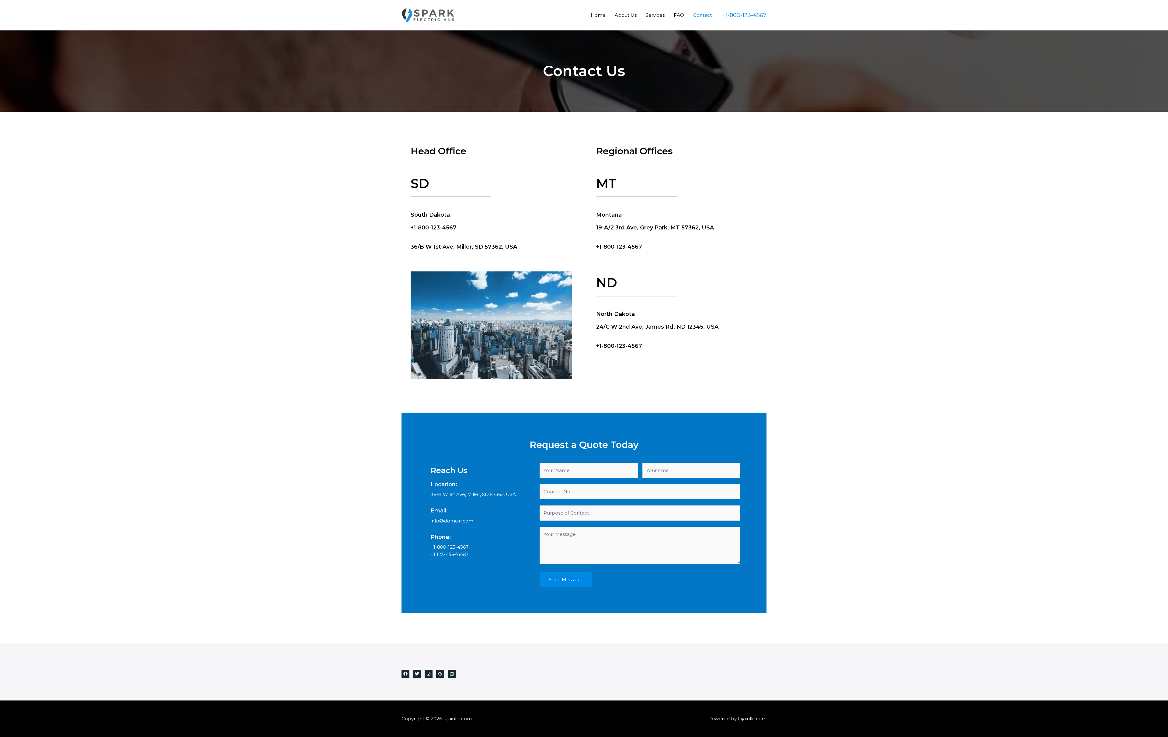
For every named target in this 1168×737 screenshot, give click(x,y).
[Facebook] (405, 674)
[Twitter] (417, 674)
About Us (626, 15)
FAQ (679, 15)
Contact (702, 15)
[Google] (440, 674)
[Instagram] (429, 674)
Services (655, 15)
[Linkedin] (452, 674)
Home (598, 15)
